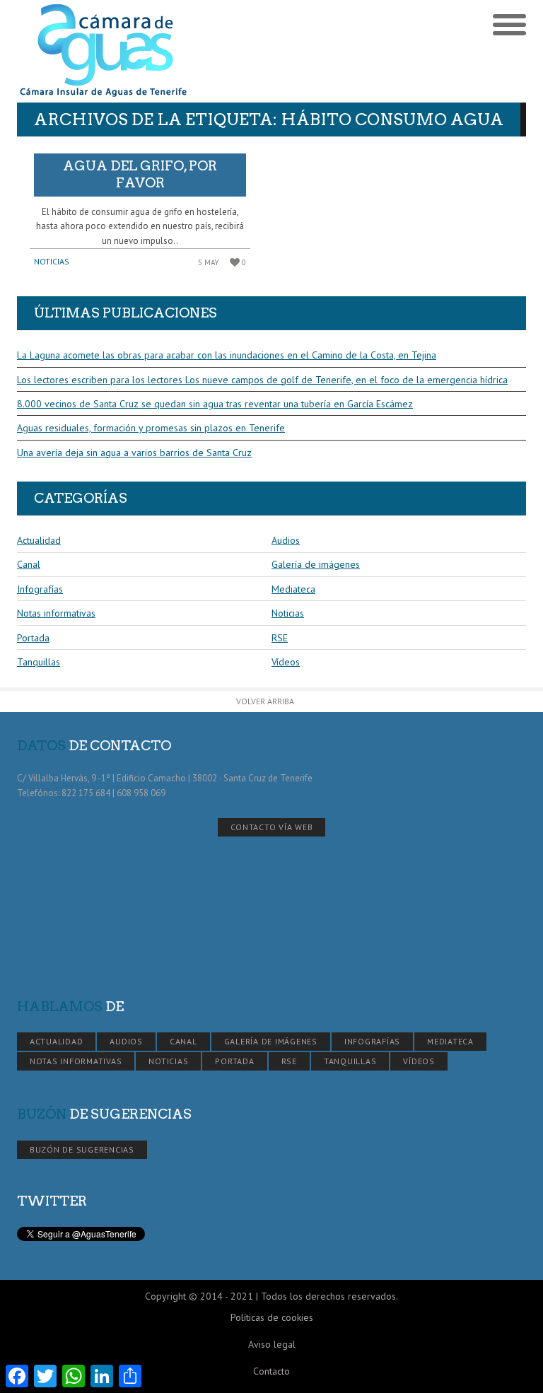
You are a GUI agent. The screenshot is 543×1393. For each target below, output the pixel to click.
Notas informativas (56, 613)
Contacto (271, 1371)
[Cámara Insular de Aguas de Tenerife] (144, 51)
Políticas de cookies (271, 1317)
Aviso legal (272, 1344)
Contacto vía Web (271, 827)
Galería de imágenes (316, 564)
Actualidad (39, 540)
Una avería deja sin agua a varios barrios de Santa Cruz (134, 452)
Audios (286, 540)
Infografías (40, 589)
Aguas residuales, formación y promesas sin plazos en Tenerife (151, 427)
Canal (28, 564)
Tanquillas (38, 661)
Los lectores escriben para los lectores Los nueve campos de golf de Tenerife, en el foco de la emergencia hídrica (262, 379)
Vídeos (286, 661)
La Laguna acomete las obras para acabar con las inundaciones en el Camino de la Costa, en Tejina (226, 355)
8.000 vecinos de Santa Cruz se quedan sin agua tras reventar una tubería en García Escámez (215, 403)
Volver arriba (265, 701)
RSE (280, 637)
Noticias (51, 261)
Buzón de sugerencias (82, 1149)
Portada (33, 637)
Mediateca (293, 589)
